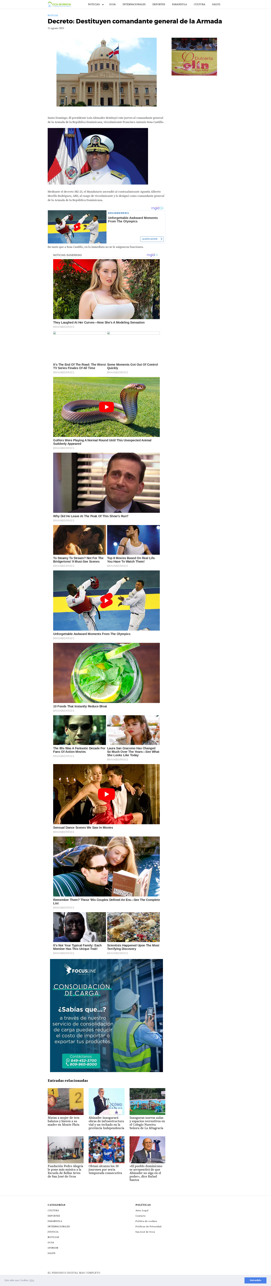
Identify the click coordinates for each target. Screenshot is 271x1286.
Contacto (141, 1216)
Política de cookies (146, 1221)
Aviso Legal (142, 1210)
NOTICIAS (94, 4)
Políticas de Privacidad (148, 1226)
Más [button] (31, 1280)
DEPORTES (158, 4)
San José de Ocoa (145, 1232)
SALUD (216, 4)
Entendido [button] (255, 1280)
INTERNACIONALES (134, 4)
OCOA (112, 4)
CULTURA (199, 4)
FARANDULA (179, 4)
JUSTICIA (53, 1232)
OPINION (53, 1248)
